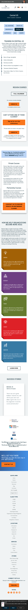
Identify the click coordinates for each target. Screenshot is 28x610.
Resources (14, 484)
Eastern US (7, 33)
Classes (14, 480)
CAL (14, 507)
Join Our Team (14, 560)
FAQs (14, 566)
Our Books (14, 488)
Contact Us (8, 464)
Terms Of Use (14, 572)
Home (8, 17)
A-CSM (14, 501)
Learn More (14, 368)
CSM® (14, 499)
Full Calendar (19, 94)
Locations (13, 17)
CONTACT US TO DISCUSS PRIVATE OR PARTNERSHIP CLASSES (14, 206)
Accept (5, 607)
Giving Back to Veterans (14, 519)
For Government (14, 515)
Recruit (14, 548)
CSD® (14, 505)
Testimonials (13, 562)
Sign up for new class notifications (14, 122)
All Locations (9, 25)
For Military (14, 517)
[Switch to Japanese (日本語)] (2, 605)
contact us (14, 132)
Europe (22, 33)
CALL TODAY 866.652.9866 (7, 1)
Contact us (14, 104)
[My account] (22, 7)
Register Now (14, 493)
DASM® (14, 509)
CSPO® (14, 503)
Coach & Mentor (14, 552)
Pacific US (19, 25)
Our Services (14, 482)
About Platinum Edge (14, 558)
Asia (15, 33)
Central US (19, 29)
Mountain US (9, 29)
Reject (13, 607)
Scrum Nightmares (14, 568)
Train (14, 550)
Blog (14, 486)
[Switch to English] (2, 603)
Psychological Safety (14, 511)
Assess (14, 546)
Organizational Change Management (14, 513)
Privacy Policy (14, 570)
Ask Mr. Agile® (14, 490)
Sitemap (14, 574)
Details (20, 607)
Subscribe (14, 585)
